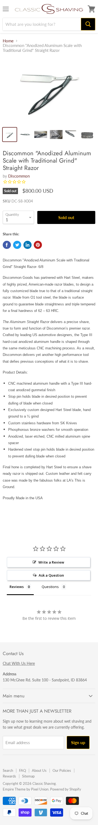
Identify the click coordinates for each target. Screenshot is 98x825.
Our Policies (62, 770)
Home (8, 41)
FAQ (22, 770)
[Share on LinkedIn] (27, 245)
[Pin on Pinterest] (38, 245)
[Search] (88, 24)
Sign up (78, 742)
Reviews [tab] (17, 586)
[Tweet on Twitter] (17, 245)
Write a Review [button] (51, 562)
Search (8, 770)
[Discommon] (49, 90)
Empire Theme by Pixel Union (25, 789)
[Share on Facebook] (7, 245)
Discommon (19, 175)
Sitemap (28, 776)
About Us (39, 770)
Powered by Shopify (65, 789)
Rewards (9, 776)
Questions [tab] (50, 586)
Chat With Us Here (19, 663)
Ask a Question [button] (51, 575)
